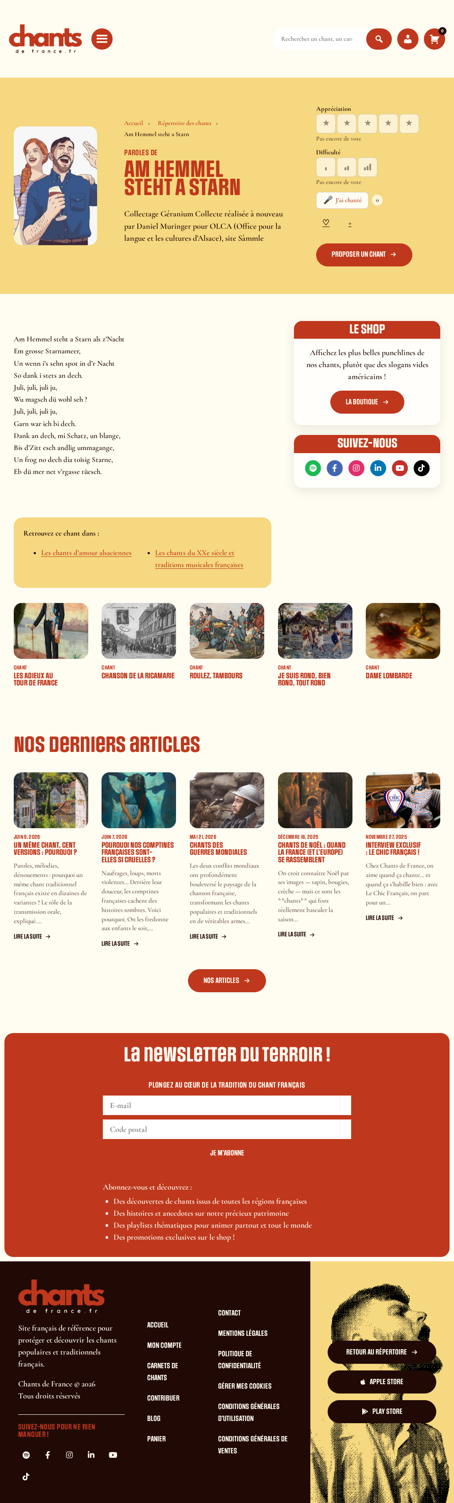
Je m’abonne (227, 1153)
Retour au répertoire (376, 1352)
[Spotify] (313, 468)
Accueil (133, 123)
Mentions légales (243, 1333)
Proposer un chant (359, 254)
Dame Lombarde (389, 676)
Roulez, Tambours (216, 676)
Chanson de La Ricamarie (138, 676)
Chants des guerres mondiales (218, 849)
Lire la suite (28, 936)
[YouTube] (400, 468)
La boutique (362, 402)
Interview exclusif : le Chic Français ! (393, 849)
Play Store (387, 1411)
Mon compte (164, 1345)
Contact (229, 1313)
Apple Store (386, 1382)
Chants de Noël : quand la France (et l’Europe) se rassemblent (312, 853)
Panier (156, 1439)
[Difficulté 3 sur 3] (367, 167)
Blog (153, 1418)
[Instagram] (356, 468)
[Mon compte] (408, 39)
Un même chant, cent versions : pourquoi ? (45, 849)
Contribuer (163, 1398)
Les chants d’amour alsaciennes (86, 552)
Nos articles (221, 980)
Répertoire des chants (184, 123)
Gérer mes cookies (245, 1386)
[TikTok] (422, 468)
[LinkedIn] (378, 468)
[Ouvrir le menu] (102, 39)
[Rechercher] (379, 39)
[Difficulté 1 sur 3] (326, 167)
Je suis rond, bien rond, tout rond (304, 679)
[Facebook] (335, 468)
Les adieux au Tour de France (36, 679)
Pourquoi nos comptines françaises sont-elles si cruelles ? (138, 853)
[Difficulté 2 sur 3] (346, 167)
